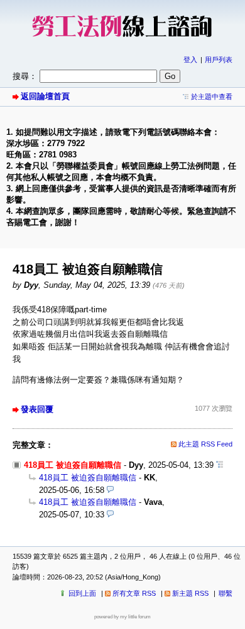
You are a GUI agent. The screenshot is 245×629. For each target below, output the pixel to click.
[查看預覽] (110, 490)
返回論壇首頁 (45, 96)
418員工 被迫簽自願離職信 (87, 477)
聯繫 (225, 593)
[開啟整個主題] (219, 465)
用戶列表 (218, 59)
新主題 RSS (190, 593)
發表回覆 (37, 409)
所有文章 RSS (134, 593)
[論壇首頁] (122, 41)
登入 (190, 59)
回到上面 (82, 593)
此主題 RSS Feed (205, 444)
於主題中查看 (211, 96)
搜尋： (25, 76)
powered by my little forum (122, 617)
